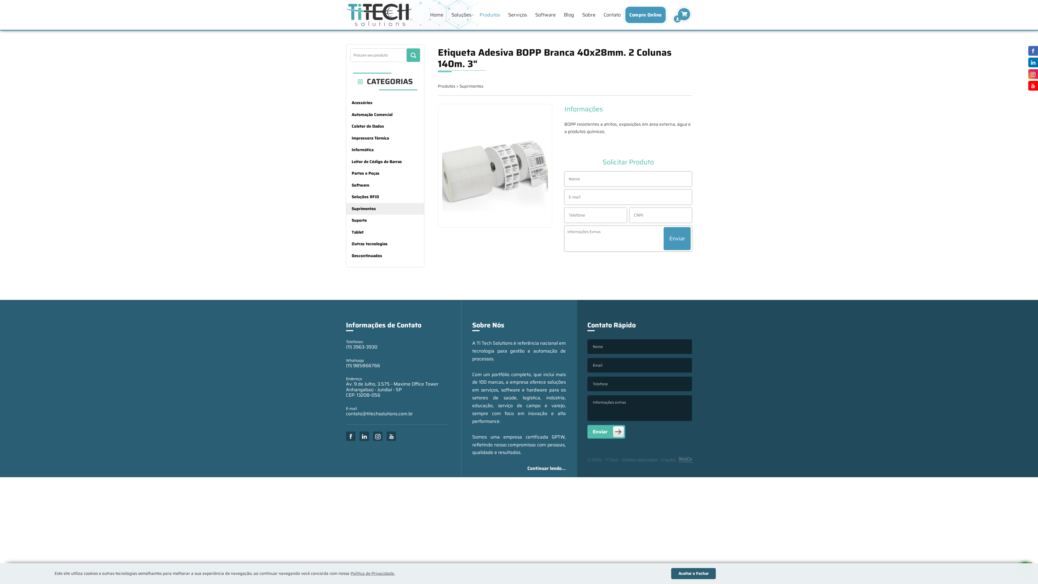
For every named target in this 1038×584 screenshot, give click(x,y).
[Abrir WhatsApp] (1024, 570)
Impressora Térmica (370, 138)
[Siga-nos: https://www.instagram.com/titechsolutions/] (1032, 74)
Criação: (668, 460)
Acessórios (362, 102)
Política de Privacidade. (373, 573)
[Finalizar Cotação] (684, 14)
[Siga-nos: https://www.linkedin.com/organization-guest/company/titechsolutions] (1032, 62)
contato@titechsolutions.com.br (379, 413)
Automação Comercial (372, 114)
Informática (363, 150)
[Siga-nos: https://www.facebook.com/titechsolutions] (1032, 51)
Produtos (490, 15)
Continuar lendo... (546, 468)
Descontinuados (367, 256)
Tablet (358, 232)
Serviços (517, 15)
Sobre (588, 15)
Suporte (359, 220)
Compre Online (645, 14)
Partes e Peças (366, 173)
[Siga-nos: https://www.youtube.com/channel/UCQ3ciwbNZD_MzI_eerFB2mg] (1032, 86)
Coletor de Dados (368, 126)
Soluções (461, 15)
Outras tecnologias (370, 244)
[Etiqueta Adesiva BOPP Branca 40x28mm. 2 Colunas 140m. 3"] (495, 166)
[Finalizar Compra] (677, 18)
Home (436, 15)
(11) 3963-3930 (361, 347)
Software (545, 15)
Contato (612, 15)
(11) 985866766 (363, 365)
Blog (569, 15)
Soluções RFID (365, 197)
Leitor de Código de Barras (377, 161)
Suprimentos (364, 208)
